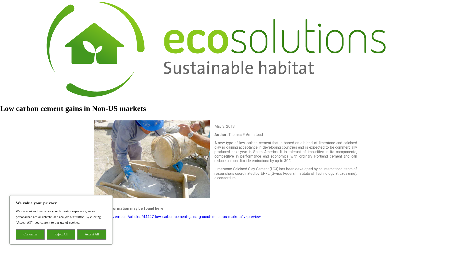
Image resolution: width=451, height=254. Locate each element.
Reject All (61, 234)
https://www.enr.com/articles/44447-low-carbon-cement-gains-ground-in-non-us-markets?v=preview (177, 216)
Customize (30, 234)
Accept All (92, 234)
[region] (61, 220)
